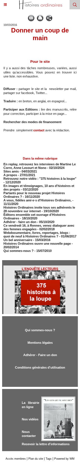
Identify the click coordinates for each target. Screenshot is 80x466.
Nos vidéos (30, 419)
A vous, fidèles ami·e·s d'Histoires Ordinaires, (37, 200)
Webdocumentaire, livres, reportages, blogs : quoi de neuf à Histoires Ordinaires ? (36, 234)
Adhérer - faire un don (19, 222)
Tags (49, 458)
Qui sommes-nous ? (18, 251)
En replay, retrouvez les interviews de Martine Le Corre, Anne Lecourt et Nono (39, 166)
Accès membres (16, 458)
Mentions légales (40, 342)
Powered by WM (64, 458)
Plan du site (35, 458)
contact (38, 130)
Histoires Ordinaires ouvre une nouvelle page (37, 243)
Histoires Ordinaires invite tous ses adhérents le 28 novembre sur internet (39, 209)
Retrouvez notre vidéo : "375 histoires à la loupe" (39, 178)
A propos (10, 175)
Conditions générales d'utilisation (40, 367)
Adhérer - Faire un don (40, 355)
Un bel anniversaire (17, 240)
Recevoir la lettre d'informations (46, 444)
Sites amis (11, 171)
